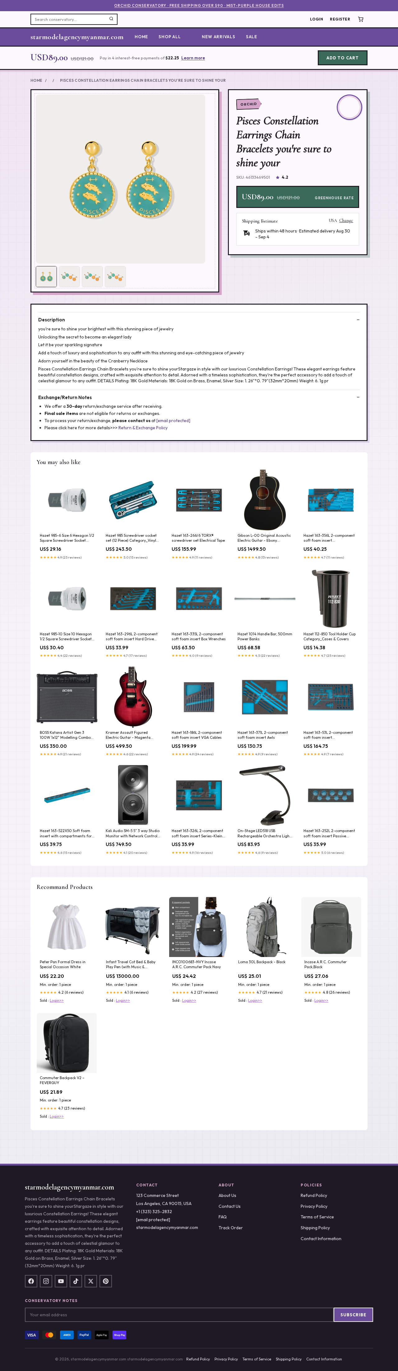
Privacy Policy (314, 1206)
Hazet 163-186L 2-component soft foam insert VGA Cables (197, 735)
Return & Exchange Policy (143, 427)
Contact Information (321, 1238)
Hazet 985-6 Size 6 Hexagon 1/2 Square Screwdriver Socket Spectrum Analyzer (67, 538)
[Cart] (361, 19)
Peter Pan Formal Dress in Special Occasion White (63, 964)
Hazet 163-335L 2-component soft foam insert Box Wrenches (199, 636)
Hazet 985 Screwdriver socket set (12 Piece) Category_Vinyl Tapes (131, 538)
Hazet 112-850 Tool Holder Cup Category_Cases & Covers (329, 636)
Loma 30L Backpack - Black (261, 961)
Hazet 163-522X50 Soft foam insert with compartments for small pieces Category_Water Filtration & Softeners (66, 833)
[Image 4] (115, 276)
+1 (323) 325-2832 (154, 1211)
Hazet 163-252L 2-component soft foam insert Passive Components (329, 833)
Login (316, 19)
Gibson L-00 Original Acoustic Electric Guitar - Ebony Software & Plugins (264, 538)
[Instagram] (46, 1281)
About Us (227, 1195)
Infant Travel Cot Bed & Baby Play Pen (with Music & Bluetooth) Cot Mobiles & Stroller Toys (130, 964)
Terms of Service (317, 1217)
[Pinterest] (106, 1281)
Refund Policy (314, 1195)
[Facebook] (31, 1281)
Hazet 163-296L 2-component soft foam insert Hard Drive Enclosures (132, 637)
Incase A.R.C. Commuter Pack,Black (325, 964)
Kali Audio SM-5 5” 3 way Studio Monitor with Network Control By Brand (133, 833)
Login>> (57, 1000)
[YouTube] (61, 1281)
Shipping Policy (315, 1228)
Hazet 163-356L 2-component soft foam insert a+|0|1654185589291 (329, 538)
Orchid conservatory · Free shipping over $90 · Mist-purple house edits (199, 5)
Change (346, 220)
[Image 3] (92, 276)
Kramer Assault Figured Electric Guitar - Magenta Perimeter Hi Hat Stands (128, 735)
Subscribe (353, 1314)
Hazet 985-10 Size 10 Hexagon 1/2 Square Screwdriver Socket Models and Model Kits (66, 637)
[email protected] (173, 420)
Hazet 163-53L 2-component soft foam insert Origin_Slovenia (328, 735)
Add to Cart (342, 57)
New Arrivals (218, 36)
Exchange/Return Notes (65, 397)
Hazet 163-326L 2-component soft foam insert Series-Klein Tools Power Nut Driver (197, 833)
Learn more (193, 57)
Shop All (170, 36)
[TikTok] (76, 1281)
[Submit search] (111, 19)
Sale (251, 36)
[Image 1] (46, 276)
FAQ (223, 1217)
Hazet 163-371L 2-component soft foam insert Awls (263, 735)
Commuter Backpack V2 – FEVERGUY (62, 1080)
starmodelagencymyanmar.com (76, 37)
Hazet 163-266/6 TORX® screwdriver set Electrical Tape (198, 538)
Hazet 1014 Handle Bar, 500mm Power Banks (265, 636)
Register (340, 19)
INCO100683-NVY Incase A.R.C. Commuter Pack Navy (196, 964)
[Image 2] (69, 276)
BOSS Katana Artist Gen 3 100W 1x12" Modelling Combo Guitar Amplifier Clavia (65, 735)
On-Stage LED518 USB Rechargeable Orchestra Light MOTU (264, 833)
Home (141, 36)
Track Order (231, 1228)
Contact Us (230, 1206)
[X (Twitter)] (91, 1281)
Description (51, 320)
